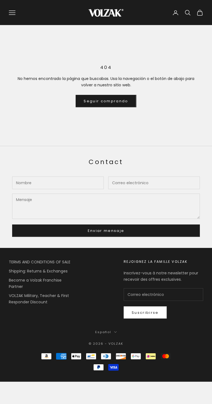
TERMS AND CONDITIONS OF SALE (39, 262)
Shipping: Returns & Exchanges (38, 271)
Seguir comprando (106, 101)
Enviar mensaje (106, 230)
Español (103, 332)
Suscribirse (145, 312)
